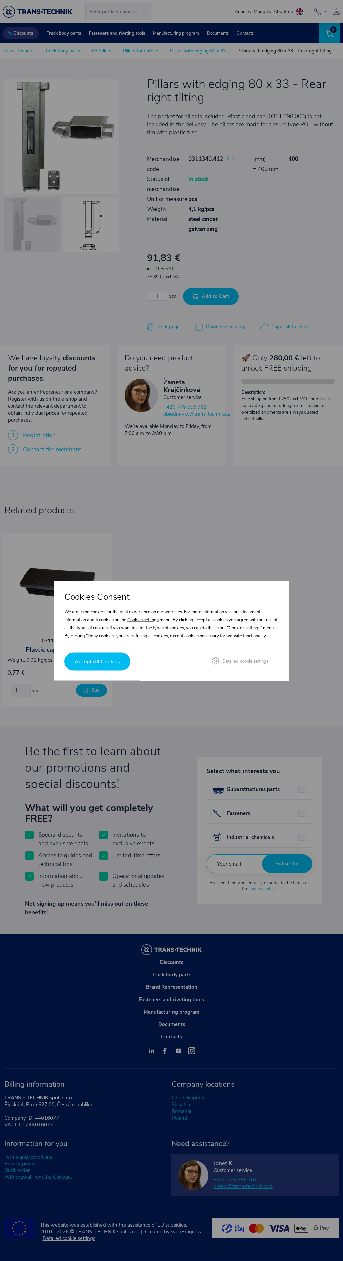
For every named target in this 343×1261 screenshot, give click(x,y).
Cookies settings (143, 620)
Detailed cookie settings (245, 661)
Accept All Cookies (97, 661)
